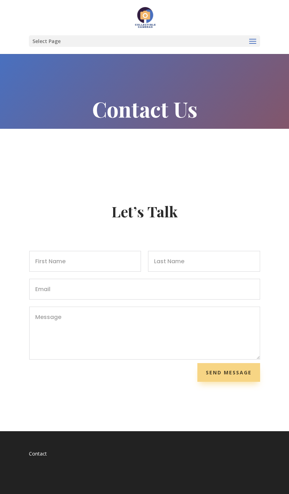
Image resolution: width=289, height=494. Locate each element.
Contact (38, 453)
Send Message (229, 372)
